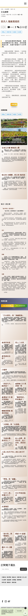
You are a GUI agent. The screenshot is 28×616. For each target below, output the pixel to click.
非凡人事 (24, 577)
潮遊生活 (14, 577)
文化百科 (14, 14)
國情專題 (19, 579)
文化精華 (7, 9)
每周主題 (4, 582)
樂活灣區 (4, 140)
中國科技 (4, 577)
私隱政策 (10, 612)
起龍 (20, 32)
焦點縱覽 (9, 579)
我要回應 (14, 104)
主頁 (2, 9)
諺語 (15, 32)
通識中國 (19, 577)
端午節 (9, 32)
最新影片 (9, 582)
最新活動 (14, 582)
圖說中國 (9, 14)
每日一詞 (13, 9)
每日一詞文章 (5, 204)
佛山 (3, 32)
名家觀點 (14, 579)
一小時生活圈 (11, 140)
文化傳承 (3, 14)
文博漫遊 (3, 16)
